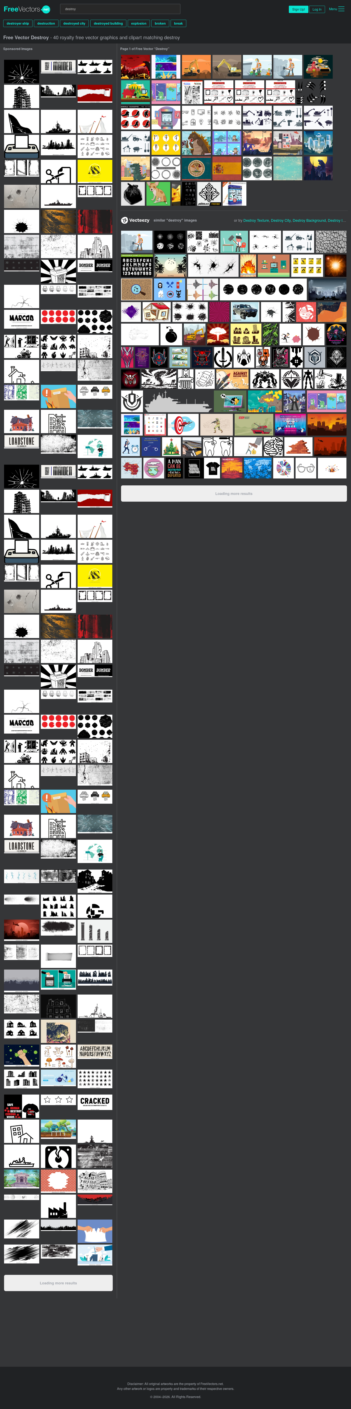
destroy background (309, 220)
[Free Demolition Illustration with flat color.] (137, 242)
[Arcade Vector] (166, 117)
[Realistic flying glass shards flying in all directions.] (95, 421)
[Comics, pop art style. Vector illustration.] (219, 312)
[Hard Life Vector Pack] (133, 194)
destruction (46, 23)
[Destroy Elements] (218, 92)
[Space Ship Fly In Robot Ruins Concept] (287, 143)
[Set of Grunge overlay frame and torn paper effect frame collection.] (95, 196)
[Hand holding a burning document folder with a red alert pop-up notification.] (58, 396)
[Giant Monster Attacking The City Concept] (196, 143)
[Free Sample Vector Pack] (234, 194)
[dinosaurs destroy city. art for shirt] (58, 1031)
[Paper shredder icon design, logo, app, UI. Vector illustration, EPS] (58, 296)
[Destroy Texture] (192, 92)
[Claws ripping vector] (311, 92)
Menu (333, 9)
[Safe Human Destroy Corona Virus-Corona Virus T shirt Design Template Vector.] (21, 1106)
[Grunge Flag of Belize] (196, 168)
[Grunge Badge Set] (257, 168)
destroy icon (338, 220)
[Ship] (178, 401)
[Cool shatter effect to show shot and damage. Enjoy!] (170, 242)
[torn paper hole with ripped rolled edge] (58, 956)
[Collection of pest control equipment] (169, 289)
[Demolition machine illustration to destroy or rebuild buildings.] (298, 242)
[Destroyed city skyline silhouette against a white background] (58, 146)
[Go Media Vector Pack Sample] (184, 194)
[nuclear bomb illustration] (248, 265)
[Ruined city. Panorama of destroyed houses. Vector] (58, 1231)
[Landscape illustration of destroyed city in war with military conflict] (21, 931)
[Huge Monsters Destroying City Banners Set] (166, 67)
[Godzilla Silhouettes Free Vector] (135, 117)
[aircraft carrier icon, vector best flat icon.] (95, 1131)
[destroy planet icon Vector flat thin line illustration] (95, 906)
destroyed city (74, 23)
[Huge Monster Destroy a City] (135, 67)
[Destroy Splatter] (249, 92)
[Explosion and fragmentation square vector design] (131, 312)
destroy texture (256, 220)
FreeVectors (27, 9)
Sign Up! (298, 9)
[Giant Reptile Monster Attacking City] (318, 168)
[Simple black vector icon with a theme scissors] (58, 171)
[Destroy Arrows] (280, 92)
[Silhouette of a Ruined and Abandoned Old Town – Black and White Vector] (95, 881)
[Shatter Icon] (196, 117)
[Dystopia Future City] (318, 143)
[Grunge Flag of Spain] (226, 168)
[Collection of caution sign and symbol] (307, 265)
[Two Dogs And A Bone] (158, 194)
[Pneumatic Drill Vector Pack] (166, 143)
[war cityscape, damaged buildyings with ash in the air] (95, 346)
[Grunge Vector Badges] (166, 168)
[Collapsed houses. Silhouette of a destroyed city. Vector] (21, 981)
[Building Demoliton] (135, 92)
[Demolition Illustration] (196, 67)
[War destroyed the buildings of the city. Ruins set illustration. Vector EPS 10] (95, 981)
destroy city (281, 220)
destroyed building (108, 23)
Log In (317, 9)
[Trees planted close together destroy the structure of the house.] (58, 1131)
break (178, 23)
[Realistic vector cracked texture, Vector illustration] (331, 242)
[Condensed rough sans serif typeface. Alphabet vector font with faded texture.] (58, 71)
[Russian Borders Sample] (209, 194)
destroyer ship (18, 23)
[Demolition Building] (318, 67)
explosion (138, 23)
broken (160, 23)
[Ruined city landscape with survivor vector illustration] (58, 96)
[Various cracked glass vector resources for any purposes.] (274, 265)
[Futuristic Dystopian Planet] (257, 143)
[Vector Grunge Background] (287, 168)
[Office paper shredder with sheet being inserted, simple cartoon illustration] (21, 146)
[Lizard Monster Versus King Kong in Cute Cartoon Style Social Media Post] (226, 143)
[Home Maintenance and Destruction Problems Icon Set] (21, 346)
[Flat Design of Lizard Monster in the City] (135, 168)
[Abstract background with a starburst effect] (336, 265)
